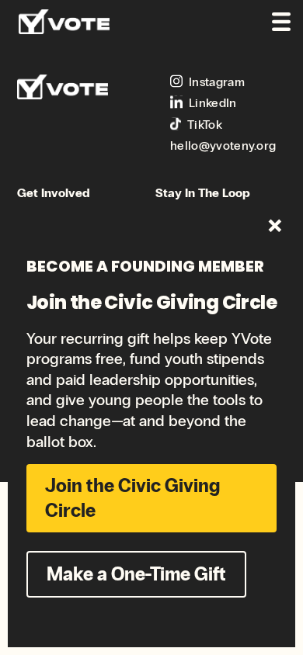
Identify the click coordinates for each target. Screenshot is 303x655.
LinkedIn (213, 102)
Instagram (217, 82)
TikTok (204, 124)
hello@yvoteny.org (223, 145)
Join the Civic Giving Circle (133, 498)
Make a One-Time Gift (136, 574)
